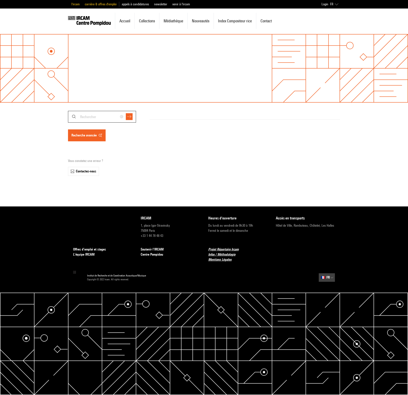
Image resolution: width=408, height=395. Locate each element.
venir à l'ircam (181, 4)
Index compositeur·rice (235, 21)
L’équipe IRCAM (84, 254)
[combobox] (102, 117)
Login (325, 4)
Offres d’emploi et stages (89, 249)
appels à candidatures (135, 4)
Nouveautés (200, 21)
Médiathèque (173, 21)
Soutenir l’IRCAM (152, 249)
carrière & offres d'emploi (100, 4)
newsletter (160, 4)
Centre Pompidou (152, 254)
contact (266, 21)
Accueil (124, 21)
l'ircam (75, 4)
